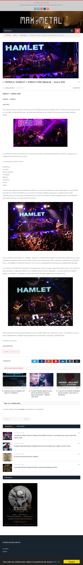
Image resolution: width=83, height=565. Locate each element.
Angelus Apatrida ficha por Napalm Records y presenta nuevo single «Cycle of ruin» (41, 5)
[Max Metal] (41, 20)
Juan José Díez (10, 88)
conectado (21, 409)
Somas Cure (15, 352)
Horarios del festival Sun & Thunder (26, 457)
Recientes (8, 426)
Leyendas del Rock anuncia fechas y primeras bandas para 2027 (35, 467)
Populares (21, 426)
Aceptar (72, 561)
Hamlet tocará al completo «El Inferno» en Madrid (14, 392)
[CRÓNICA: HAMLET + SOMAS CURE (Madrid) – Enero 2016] (41, 60)
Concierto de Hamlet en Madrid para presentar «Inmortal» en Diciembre (69, 393)
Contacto (6, 549)
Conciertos (76, 88)
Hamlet (6, 352)
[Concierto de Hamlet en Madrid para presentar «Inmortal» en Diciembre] (68, 380)
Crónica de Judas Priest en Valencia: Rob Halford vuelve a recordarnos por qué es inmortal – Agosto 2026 (45, 436)
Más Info (56, 561)
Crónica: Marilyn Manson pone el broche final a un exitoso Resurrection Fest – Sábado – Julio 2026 (41, 394)
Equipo (5, 551)
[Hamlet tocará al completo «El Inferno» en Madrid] (14, 380)
